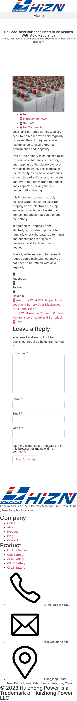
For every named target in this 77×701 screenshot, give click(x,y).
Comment (20, 353)
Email (17, 413)
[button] (38, 15)
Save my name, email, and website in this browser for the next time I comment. (37, 448)
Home (5, 38)
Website (18, 427)
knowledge (15, 38)
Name (18, 399)
